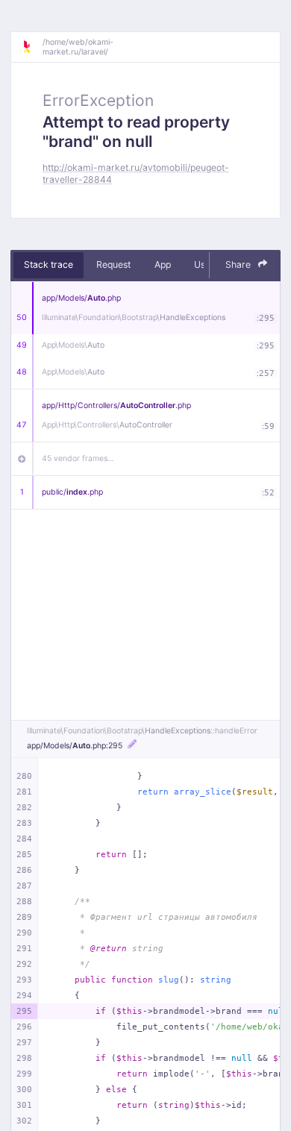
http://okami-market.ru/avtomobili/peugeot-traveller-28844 (136, 173)
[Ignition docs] (32, 47)
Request (113, 264)
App (162, 264)
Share (239, 264)
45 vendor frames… (78, 458)
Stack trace (48, 264)
